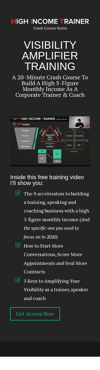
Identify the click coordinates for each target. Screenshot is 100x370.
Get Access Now (35, 313)
